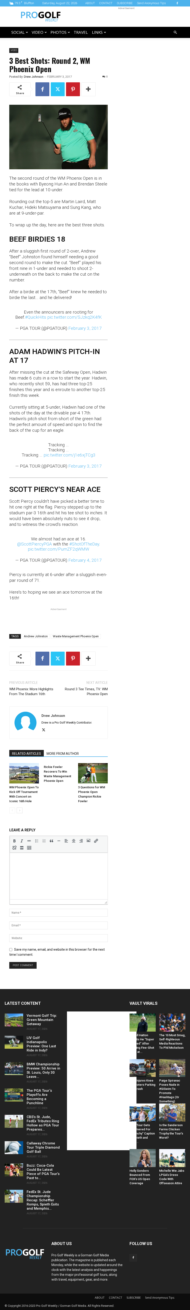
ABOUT (90, 3)
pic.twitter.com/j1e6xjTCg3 (69, 455)
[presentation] (14, 841)
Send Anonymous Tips (151, 3)
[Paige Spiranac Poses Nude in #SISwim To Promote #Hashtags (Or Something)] (172, 1068)
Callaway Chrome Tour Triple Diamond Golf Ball (43, 1147)
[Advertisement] (126, 17)
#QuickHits (35, 317)
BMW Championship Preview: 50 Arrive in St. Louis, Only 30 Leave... (43, 1070)
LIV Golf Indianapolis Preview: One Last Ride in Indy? (41, 1044)
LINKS (97, 32)
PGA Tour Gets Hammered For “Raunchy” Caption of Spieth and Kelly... (142, 1133)
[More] (88, 89)
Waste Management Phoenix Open (76, 636)
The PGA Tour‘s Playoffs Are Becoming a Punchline (39, 1096)
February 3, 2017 (85, 328)
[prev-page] (12, 810)
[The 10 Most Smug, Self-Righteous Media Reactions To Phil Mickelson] (172, 1023)
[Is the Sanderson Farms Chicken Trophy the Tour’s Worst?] (172, 1112)
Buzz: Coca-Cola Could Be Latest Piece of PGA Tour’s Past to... (43, 1171)
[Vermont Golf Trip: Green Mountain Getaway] (14, 1020)
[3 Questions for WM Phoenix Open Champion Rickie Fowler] (93, 773)
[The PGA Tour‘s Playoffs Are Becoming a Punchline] (14, 1094)
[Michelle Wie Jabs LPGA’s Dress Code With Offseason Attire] (172, 1158)
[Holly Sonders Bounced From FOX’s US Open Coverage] (143, 1158)
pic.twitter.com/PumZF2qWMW (58, 549)
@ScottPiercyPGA (34, 544)
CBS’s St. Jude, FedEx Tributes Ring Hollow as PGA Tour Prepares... (43, 1123)
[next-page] (19, 810)
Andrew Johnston (36, 636)
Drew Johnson (33, 76)
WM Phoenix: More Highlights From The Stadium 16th (31, 691)
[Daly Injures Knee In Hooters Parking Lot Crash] (143, 1068)
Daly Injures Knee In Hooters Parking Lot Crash (142, 1085)
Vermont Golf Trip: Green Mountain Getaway (42, 1020)
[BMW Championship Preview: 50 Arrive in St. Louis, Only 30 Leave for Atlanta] (14, 1068)
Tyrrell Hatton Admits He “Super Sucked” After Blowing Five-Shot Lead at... (142, 1043)
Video (37, 32)
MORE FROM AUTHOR (63, 753)
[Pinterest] (73, 89)
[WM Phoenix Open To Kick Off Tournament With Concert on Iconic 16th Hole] (24, 773)
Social (18, 32)
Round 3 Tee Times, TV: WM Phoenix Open (86, 691)
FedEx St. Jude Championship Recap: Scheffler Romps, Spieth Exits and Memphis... (43, 1200)
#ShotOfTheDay (84, 544)
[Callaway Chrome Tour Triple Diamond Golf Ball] (14, 1147)
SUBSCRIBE (125, 3)
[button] (175, 32)
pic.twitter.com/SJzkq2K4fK (74, 317)
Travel (81, 32)
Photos (58, 32)
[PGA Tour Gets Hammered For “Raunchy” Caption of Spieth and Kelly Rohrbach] (143, 1112)
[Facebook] (177, 3)
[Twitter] (58, 89)
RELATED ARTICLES (26, 753)
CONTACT (105, 3)
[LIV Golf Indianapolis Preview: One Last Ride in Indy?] (14, 1042)
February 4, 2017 (85, 560)
